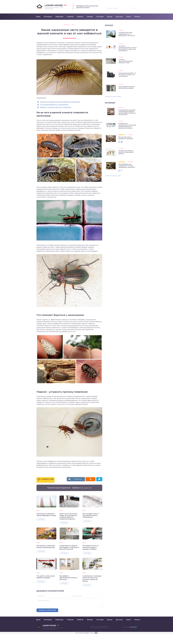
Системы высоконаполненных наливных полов (125, 61)
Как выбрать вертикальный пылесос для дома (68, 577)
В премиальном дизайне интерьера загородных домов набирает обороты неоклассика (127, 112)
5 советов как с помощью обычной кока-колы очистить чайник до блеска (92, 578)
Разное (38, 510)
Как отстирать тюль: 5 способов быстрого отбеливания (90, 515)
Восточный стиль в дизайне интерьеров (125, 137)
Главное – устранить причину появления (55, 107)
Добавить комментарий (47, 610)
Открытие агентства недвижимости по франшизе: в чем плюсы (126, 34)
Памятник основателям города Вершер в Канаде (46, 514)
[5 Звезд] (78, 487)
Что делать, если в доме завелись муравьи (45, 577)
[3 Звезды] (75, 487)
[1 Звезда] (73, 487)
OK (96, 633)
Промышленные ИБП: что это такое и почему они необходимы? (127, 74)
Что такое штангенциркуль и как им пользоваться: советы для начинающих (127, 48)
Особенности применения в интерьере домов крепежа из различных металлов (127, 126)
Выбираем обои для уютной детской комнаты (87, 6)
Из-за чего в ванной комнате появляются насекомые (60, 102)
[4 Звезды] (77, 487)
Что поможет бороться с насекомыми (54, 104)
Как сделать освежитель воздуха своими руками (45, 546)
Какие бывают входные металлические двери (126, 87)
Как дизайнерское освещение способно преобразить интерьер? (126, 165)
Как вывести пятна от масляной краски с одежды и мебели (90, 547)
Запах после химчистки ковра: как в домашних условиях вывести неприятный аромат (68, 516)
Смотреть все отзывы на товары (113, 96)
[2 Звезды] (74, 487)
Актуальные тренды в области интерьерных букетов (125, 152)
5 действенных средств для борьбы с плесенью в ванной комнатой (69, 547)
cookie (91, 633)
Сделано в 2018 (126, 627)
